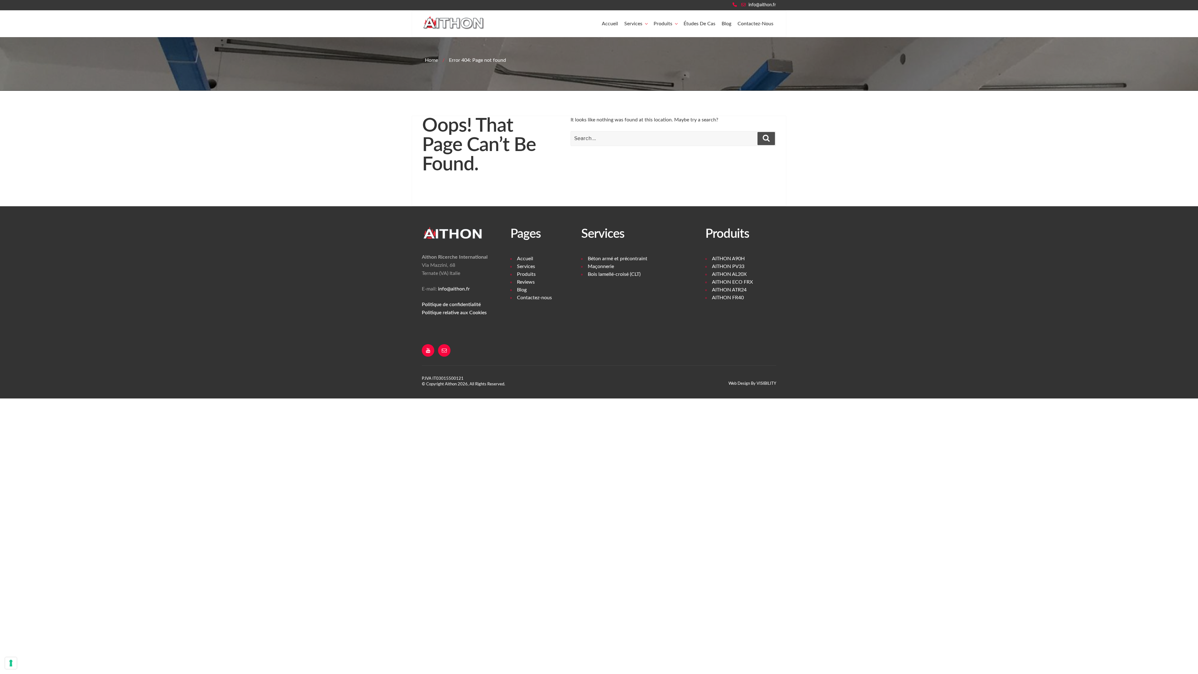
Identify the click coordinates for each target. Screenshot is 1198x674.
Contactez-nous (755, 23)
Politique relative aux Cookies (454, 312)
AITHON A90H (728, 258)
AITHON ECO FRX (732, 282)
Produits (663, 23)
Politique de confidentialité (451, 304)
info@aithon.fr (762, 5)
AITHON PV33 (728, 266)
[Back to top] (1188, 664)
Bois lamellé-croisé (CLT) (614, 274)
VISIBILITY (766, 384)
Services (633, 23)
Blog (726, 23)
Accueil (610, 23)
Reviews (526, 282)
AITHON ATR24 (729, 289)
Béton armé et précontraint (617, 258)
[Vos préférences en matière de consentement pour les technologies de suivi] (11, 663)
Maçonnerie (601, 266)
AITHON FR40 (728, 297)
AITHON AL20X (729, 274)
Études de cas (699, 23)
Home (431, 60)
